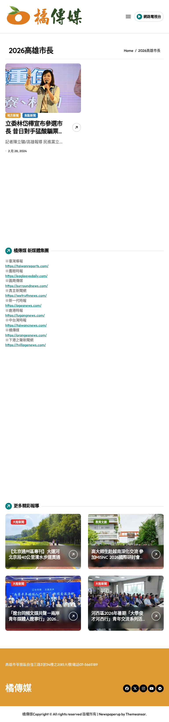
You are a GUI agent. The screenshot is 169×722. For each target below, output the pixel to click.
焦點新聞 (30, 115)
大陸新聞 (18, 522)
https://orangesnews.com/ (26, 335)
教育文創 (101, 522)
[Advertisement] (85, 203)
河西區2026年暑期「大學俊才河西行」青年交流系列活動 (117, 618)
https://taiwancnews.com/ (26, 325)
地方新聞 (13, 115)
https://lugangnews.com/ (25, 315)
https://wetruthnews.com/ (26, 295)
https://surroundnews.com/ (26, 286)
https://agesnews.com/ (23, 305)
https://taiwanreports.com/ (26, 266)
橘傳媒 (18, 687)
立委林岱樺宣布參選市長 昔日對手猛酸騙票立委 (34, 131)
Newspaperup (110, 714)
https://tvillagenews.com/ (25, 345)
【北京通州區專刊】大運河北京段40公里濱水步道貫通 (34, 554)
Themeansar (136, 714)
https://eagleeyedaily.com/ (26, 276)
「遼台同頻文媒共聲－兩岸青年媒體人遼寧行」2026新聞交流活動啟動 (34, 618)
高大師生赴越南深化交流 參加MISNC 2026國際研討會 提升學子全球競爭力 (117, 557)
